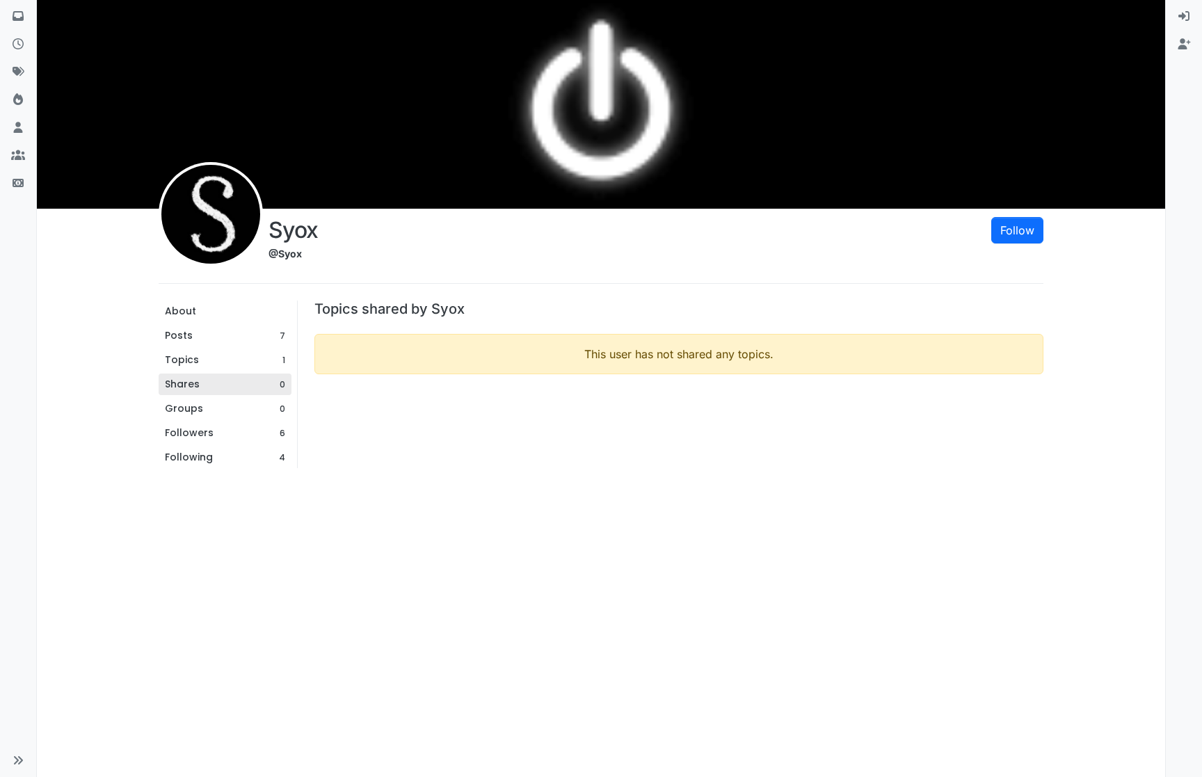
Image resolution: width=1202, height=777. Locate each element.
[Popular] (18, 100)
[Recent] (18, 44)
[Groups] (18, 156)
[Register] (1183, 44)
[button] (18, 760)
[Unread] (18, 17)
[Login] (1183, 17)
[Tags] (18, 72)
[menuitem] (1183, 17)
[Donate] (18, 184)
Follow (1017, 230)
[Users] (18, 128)
